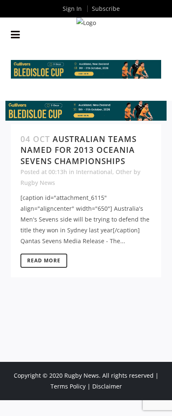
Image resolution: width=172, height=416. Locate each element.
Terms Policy (68, 386)
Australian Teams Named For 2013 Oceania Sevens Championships (78, 150)
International (94, 172)
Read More (44, 260)
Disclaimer (107, 386)
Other (124, 172)
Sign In (72, 8)
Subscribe (106, 8)
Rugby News (37, 183)
